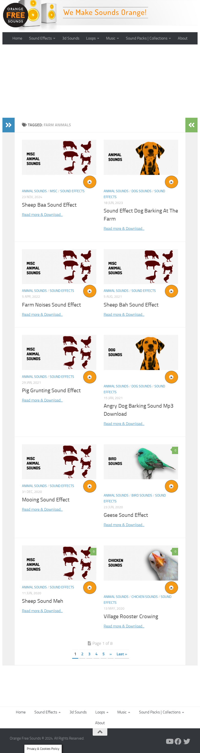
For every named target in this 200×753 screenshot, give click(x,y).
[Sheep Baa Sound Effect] (59, 157)
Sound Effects (40, 38)
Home (17, 38)
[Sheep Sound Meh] (59, 563)
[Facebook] (178, 741)
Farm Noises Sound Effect (51, 305)
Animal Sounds (34, 191)
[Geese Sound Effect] (141, 461)
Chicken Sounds (144, 597)
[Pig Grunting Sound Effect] (59, 352)
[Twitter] (186, 741)
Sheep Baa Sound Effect (49, 205)
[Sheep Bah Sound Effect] (141, 266)
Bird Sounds (141, 495)
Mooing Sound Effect (46, 500)
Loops (91, 38)
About (183, 38)
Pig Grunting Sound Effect (51, 390)
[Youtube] (169, 741)
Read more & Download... (42, 214)
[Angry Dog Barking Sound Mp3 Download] (141, 352)
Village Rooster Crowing (131, 616)
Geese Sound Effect (126, 515)
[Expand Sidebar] (8, 125)
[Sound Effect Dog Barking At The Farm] (141, 157)
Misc (53, 191)
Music (110, 38)
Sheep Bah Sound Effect (131, 305)
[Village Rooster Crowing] (141, 563)
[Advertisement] (100, 81)
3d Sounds (70, 38)
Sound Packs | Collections (146, 38)
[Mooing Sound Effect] (59, 461)
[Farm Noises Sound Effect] (59, 266)
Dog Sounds (141, 191)
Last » (122, 654)
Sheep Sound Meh (42, 601)
